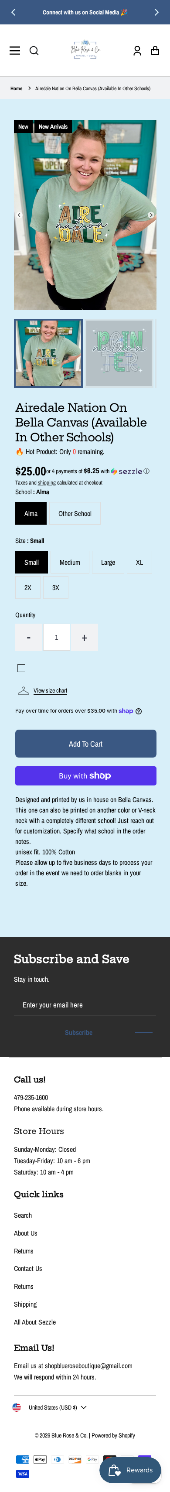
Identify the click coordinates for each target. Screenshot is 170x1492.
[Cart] (152, 50)
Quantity (25, 614)
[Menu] (17, 50)
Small (31, 562)
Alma (30, 513)
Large (108, 562)
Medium (70, 562)
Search (23, 1215)
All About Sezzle (35, 1322)
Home (16, 88)
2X (27, 587)
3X (55, 587)
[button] (34, 50)
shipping (47, 482)
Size (29, 540)
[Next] (156, 12)
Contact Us (28, 1268)
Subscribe (78, 1032)
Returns (24, 1251)
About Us (25, 1233)
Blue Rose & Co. (70, 1435)
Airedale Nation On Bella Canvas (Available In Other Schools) (92, 88)
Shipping (25, 1304)
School (32, 491)
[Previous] (14, 12)
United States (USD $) (53, 1407)
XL (139, 562)
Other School (75, 513)
